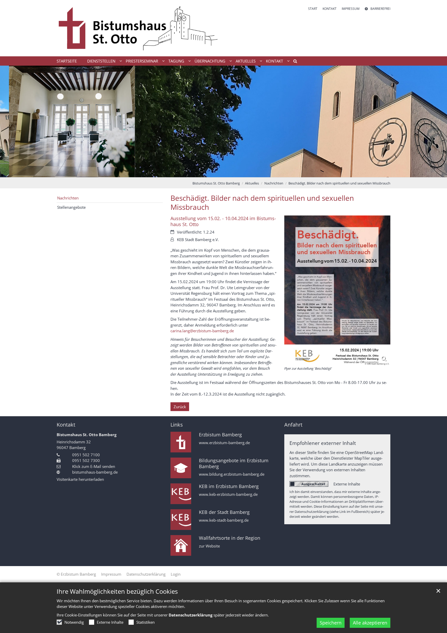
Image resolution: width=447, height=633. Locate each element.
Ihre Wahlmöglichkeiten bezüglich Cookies (117, 591)
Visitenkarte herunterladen (80, 479)
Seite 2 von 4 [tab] (219, 172)
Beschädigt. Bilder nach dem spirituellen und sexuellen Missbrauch (339, 183)
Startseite (67, 61)
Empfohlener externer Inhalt (322, 443)
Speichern (330, 623)
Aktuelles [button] (246, 61)
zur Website (209, 546)
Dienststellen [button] (101, 61)
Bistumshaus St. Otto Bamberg (216, 183)
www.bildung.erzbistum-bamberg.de (231, 474)
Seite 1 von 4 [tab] (210, 172)
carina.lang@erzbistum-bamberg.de (202, 330)
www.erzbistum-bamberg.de (224, 442)
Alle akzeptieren (370, 623)
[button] (293, 62)
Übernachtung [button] (210, 61)
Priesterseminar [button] (142, 61)
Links (176, 424)
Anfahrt (293, 424)
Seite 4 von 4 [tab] (237, 172)
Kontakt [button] (274, 61)
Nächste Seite (436, 121)
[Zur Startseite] (138, 28)
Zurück (180, 406)
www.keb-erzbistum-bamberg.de (228, 494)
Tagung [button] (176, 61)
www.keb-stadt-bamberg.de (224, 520)
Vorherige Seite (10, 121)
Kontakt (66, 424)
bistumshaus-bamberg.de (95, 472)
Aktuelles (252, 183)
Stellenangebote (71, 207)
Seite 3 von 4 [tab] (228, 172)
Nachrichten (273, 183)
